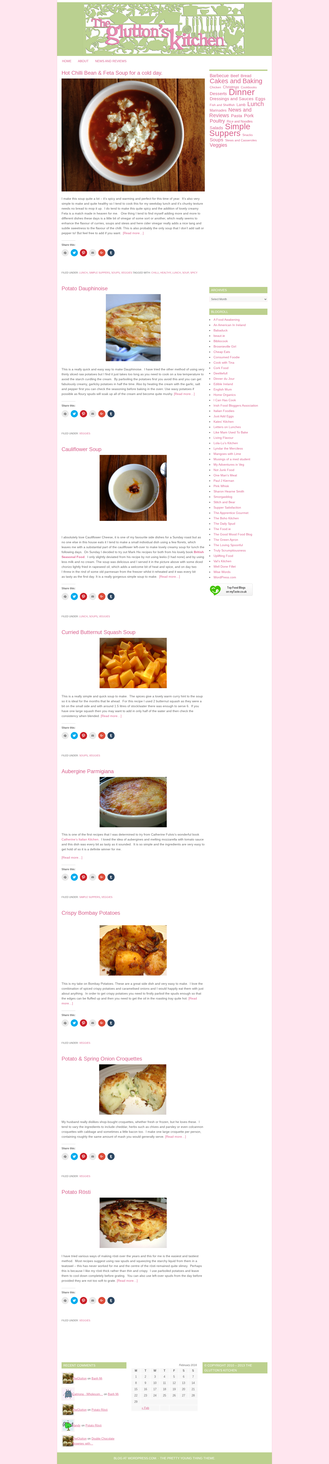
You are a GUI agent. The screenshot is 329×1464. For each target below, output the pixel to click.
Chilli (155, 272)
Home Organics (225, 395)
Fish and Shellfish (222, 105)
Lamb (241, 105)
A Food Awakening (227, 319)
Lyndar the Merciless (228, 448)
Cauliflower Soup (81, 449)
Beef (235, 76)
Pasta (236, 115)
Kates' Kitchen (224, 421)
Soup (185, 272)
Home (66, 61)
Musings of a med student (232, 459)
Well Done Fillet (225, 566)
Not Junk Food (224, 470)
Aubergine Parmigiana (88, 771)
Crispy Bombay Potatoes (91, 913)
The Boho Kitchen (226, 518)
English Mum (223, 389)
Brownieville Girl (225, 346)
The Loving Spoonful (228, 545)
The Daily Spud (224, 523)
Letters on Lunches (227, 427)
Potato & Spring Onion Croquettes (102, 1059)
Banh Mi (97, 1378)
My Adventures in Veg (229, 464)
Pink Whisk (221, 486)
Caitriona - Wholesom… (87, 1394)
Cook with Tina (224, 362)
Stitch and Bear (224, 502)
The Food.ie (222, 529)
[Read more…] (133, 233)
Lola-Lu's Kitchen (226, 443)
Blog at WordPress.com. (135, 1458)
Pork (249, 115)
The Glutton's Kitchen (164, 29)
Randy (76, 1425)
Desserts (218, 93)
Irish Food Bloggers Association (236, 405)
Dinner (242, 92)
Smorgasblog (223, 497)
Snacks (247, 135)
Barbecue (219, 75)
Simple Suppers (99, 272)
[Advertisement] (238, 218)
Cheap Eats (222, 352)
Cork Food (221, 368)
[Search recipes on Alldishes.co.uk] (231, 597)
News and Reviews (110, 61)
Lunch (83, 272)
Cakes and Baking (236, 81)
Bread (246, 76)
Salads (216, 127)
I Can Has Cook (225, 400)
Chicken (215, 87)
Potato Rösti (76, 1192)
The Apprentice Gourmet (231, 513)
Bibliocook (221, 341)
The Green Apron (226, 539)
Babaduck (221, 330)
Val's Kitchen (222, 561)
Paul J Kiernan (224, 480)
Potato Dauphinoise (85, 288)
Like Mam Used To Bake (231, 432)
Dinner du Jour (224, 378)
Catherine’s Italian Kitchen (80, 839)
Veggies (126, 272)
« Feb (145, 1408)
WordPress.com (225, 577)
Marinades (218, 110)
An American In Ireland (230, 325)
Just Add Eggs (224, 416)
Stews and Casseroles (241, 140)
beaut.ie (219, 335)
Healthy (165, 272)
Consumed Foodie (227, 357)
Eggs (260, 98)
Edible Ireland (223, 384)
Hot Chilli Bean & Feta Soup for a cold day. (112, 73)
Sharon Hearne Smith (229, 491)
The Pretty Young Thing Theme (187, 1458)
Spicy (193, 272)
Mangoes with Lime (227, 454)
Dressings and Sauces (232, 98)
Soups (115, 272)
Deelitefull (220, 373)
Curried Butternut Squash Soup (98, 632)
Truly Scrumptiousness (230, 550)
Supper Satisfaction (227, 507)
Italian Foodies (224, 411)
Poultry (217, 121)
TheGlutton (79, 1378)
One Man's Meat (225, 475)
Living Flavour (223, 437)
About (83, 61)
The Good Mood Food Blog (233, 534)
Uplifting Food (223, 556)
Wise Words (222, 572)
